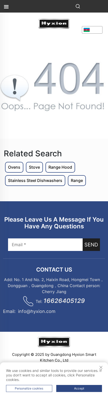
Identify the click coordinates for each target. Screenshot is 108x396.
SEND (91, 245)
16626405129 (64, 300)
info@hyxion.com (37, 311)
